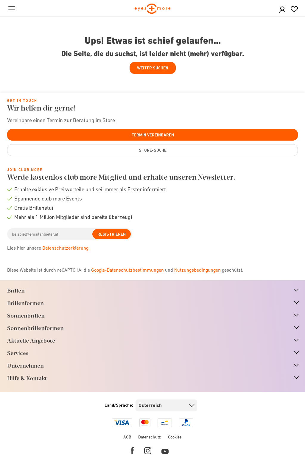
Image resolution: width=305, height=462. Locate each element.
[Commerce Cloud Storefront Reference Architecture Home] (152, 9)
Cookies (175, 437)
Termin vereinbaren (152, 135)
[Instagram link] (147, 450)
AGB (127, 437)
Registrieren (111, 234)
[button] (282, 10)
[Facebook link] (132, 450)
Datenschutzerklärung (65, 248)
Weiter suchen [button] (152, 68)
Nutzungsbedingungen (197, 270)
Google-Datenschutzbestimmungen (127, 270)
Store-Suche (152, 150)
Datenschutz (149, 437)
